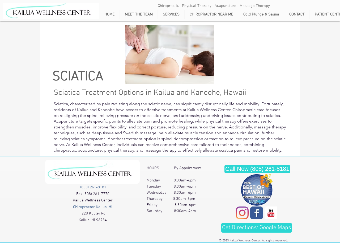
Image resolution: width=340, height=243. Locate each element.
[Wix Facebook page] (256, 212)
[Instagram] (242, 212)
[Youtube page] (271, 212)
